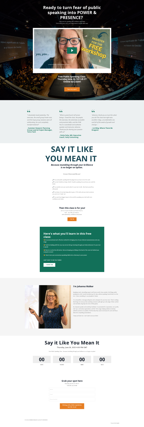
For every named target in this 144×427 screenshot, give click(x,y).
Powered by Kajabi (115, 423)
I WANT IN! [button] (49, 265)
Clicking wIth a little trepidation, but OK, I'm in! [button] (72, 406)
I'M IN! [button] (72, 219)
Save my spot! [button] (72, 89)
